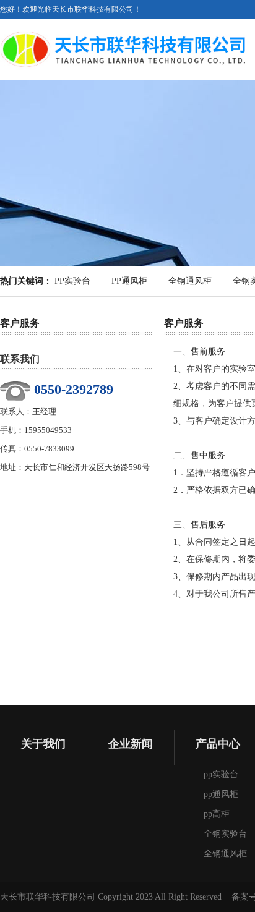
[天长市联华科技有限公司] (124, 29)
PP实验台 (72, 281)
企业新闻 (130, 744)
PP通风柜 (129, 281)
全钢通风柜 (190, 281)
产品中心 (218, 744)
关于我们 (43, 744)
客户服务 (20, 323)
